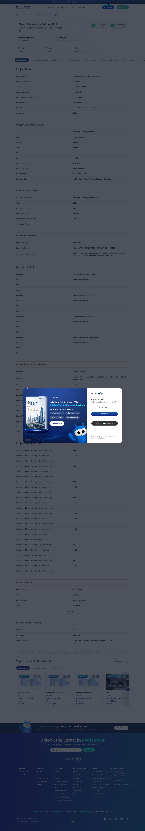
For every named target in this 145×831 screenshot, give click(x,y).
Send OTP (104, 414)
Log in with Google (106, 423)
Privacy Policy (101, 438)
